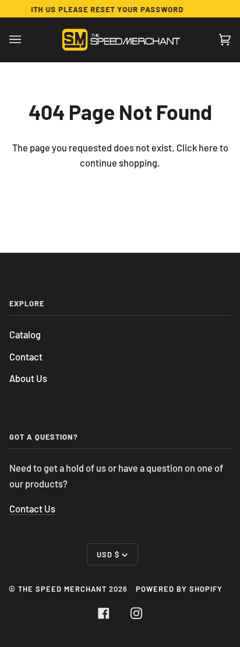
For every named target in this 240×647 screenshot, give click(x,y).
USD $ (108, 554)
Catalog (25, 334)
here (208, 147)
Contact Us (32, 508)
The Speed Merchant (62, 588)
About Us (28, 378)
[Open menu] (26, 39)
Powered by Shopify (179, 588)
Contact (26, 356)
